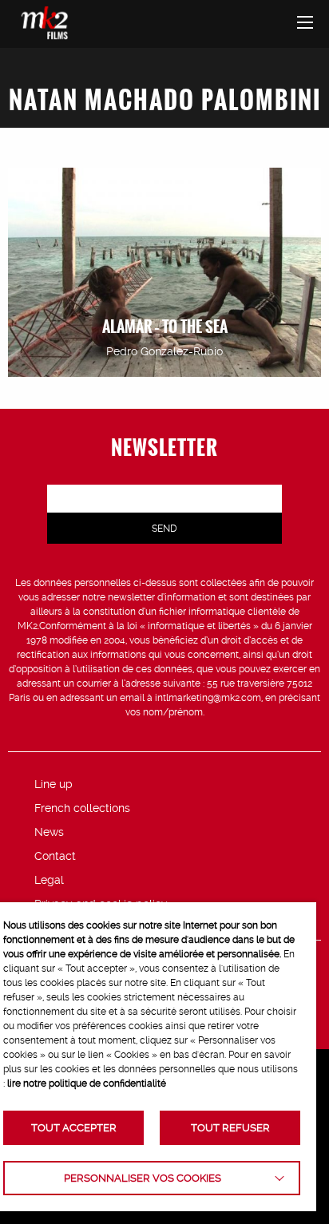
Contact (55, 856)
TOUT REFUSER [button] (230, 1128)
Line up (53, 784)
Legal (49, 879)
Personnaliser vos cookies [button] (142, 1178)
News (49, 832)
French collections (82, 808)
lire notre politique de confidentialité (86, 1083)
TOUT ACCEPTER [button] (74, 1128)
